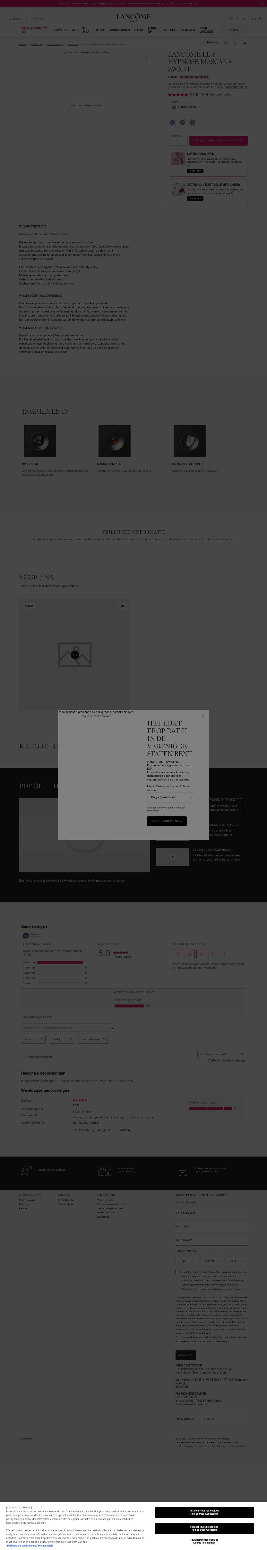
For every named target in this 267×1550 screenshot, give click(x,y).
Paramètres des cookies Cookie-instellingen (204, 1541)
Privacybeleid (45, 1546)
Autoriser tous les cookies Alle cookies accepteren (204, 1512)
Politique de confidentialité (22, 1546)
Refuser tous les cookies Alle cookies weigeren (204, 1528)
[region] (133, 1526)
